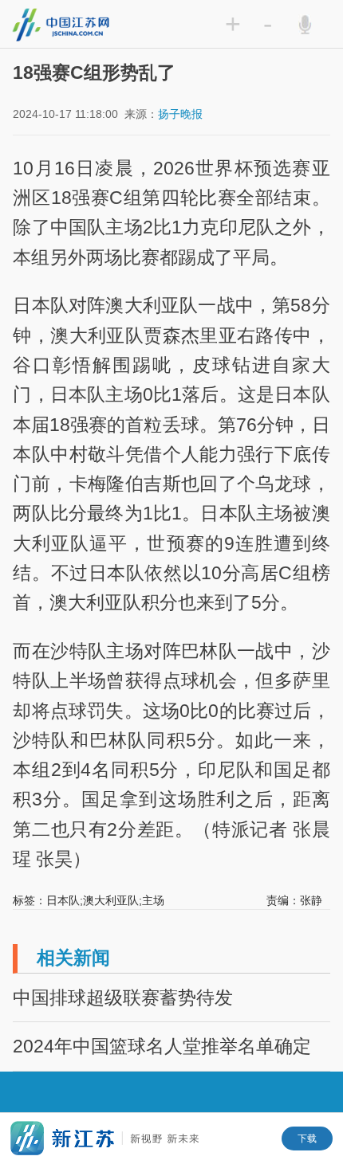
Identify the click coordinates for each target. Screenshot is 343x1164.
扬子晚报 (180, 114)
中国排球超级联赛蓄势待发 (123, 997)
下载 (307, 1138)
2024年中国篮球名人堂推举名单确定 (162, 1046)
